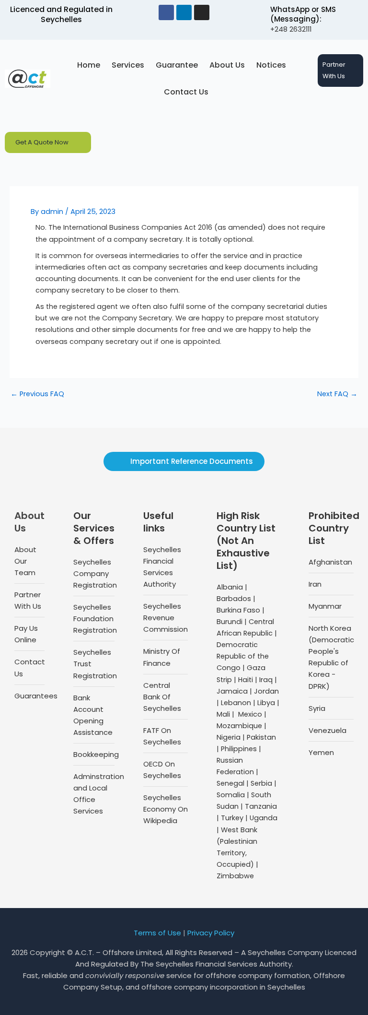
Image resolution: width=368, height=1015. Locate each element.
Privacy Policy (210, 933)
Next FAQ (337, 394)
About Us (227, 65)
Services (128, 65)
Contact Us (186, 91)
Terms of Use (157, 933)
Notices (271, 65)
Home (88, 65)
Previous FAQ (37, 394)
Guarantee (177, 65)
